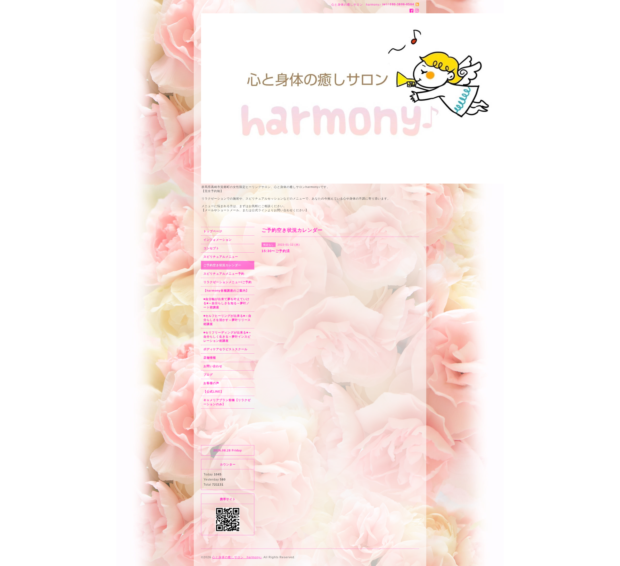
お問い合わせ (212, 366)
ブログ (208, 374)
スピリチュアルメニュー (220, 256)
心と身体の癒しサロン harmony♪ (237, 557)
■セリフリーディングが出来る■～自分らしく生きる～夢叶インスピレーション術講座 (227, 336)
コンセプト (211, 248)
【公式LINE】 (213, 391)
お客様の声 (211, 383)
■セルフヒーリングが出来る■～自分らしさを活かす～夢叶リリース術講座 (227, 320)
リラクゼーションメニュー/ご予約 (227, 282)
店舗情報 (209, 357)
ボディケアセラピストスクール (225, 349)
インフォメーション (217, 239)
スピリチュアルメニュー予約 (223, 273)
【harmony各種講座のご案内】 (226, 290)
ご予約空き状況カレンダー (222, 265)
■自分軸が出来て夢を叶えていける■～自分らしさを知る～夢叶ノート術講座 (226, 303)
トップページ (212, 231)
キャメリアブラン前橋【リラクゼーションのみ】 (227, 402)
